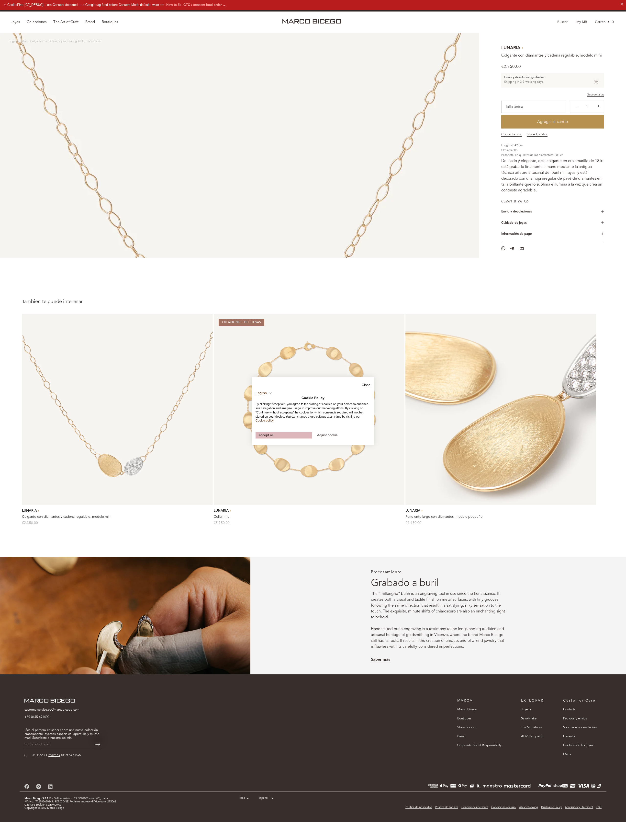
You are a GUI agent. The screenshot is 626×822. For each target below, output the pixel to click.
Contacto (569, 709)
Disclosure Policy (551, 807)
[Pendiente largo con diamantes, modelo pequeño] (500, 409)
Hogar (13, 41)
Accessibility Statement (579, 807)
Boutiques (464, 718)
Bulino (24, 41)
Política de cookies (446, 807)
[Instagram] (38, 786)
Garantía (569, 736)
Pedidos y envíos (575, 718)
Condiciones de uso (503, 807)
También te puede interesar (52, 301)
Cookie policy (264, 421)
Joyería (526, 709)
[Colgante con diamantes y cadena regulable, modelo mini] (117, 409)
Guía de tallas (595, 95)
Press (461, 736)
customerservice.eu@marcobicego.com (51, 709)
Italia (242, 798)
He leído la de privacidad (56, 755)
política (54, 755)
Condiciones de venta (474, 807)
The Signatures (531, 727)
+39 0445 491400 (36, 717)
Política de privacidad (418, 807)
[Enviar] (97, 744)
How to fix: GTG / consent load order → (196, 5)
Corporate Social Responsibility (479, 745)
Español (263, 798)
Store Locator (537, 134)
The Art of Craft (65, 22)
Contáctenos (511, 134)
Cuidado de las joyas (578, 745)
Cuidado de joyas (514, 222)
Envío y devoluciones (516, 211)
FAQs (567, 754)
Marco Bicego (467, 709)
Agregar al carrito (552, 122)
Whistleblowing (528, 807)
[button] (264, 393)
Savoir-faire (529, 718)
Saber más (380, 660)
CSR (599, 807)
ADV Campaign (532, 736)
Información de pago (516, 233)
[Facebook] (26, 786)
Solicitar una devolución (580, 727)
